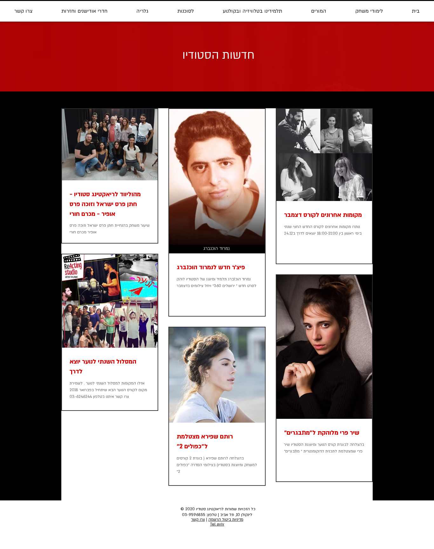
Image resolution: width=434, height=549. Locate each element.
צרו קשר (198, 519)
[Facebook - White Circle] (223, 537)
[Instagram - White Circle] (212, 537)
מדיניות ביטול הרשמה (225, 519)
